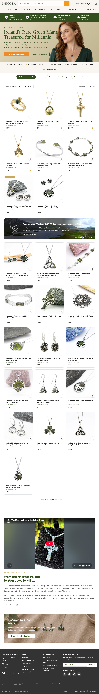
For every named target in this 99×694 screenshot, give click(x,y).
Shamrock (71, 10)
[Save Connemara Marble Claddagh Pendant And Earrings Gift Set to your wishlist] (30, 201)
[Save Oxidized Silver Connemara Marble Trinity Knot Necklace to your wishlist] (92, 438)
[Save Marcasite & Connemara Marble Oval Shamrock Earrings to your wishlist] (61, 353)
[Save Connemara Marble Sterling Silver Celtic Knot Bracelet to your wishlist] (30, 311)
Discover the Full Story (30, 234)
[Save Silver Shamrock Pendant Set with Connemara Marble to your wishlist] (61, 438)
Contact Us (25, 666)
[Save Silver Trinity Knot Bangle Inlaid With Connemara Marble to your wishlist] (61, 159)
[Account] (92, 3)
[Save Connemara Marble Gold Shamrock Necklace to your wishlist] (30, 159)
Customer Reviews (28, 669)
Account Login (26, 672)
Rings (41, 77)
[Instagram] (65, 674)
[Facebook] (74, 674)
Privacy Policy (67, 691)
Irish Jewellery (10, 10)
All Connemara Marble (26, 77)
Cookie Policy (93, 691)
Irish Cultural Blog (47, 657)
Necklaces (52, 77)
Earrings (65, 77)
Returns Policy (26, 663)
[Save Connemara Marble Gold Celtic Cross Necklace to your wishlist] (92, 116)
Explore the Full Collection (20, 636)
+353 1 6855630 (10, 657)
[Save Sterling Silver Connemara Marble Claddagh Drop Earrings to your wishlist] (30, 438)
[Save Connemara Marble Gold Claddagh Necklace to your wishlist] (61, 116)
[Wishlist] (88, 3)
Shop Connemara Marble (15, 54)
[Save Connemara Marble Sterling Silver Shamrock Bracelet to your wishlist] (92, 268)
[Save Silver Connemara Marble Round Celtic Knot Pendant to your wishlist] (92, 353)
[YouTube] (79, 674)
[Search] (66, 3)
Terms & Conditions (80, 691)
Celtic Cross (56, 10)
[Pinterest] (69, 674)
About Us (25, 657)
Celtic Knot (40, 10)
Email (6, 661)
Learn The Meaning (40, 54)
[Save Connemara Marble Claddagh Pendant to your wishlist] (92, 395)
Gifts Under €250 (88, 10)
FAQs (6, 667)
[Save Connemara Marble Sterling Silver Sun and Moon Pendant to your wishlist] (30, 353)
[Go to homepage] (10, 672)
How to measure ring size (50, 665)
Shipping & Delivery (28, 660)
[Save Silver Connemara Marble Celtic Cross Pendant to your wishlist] (61, 311)
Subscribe (91, 664)
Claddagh (26, 10)
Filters (29, 86)
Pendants (77, 77)
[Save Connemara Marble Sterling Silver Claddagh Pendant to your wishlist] (30, 395)
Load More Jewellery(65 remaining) (49, 500)
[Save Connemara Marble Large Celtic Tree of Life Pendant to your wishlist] (92, 311)
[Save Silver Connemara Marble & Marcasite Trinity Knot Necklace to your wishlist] (30, 480)
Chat (6, 664)
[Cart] (96, 3)
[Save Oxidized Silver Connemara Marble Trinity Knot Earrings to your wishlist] (61, 395)
